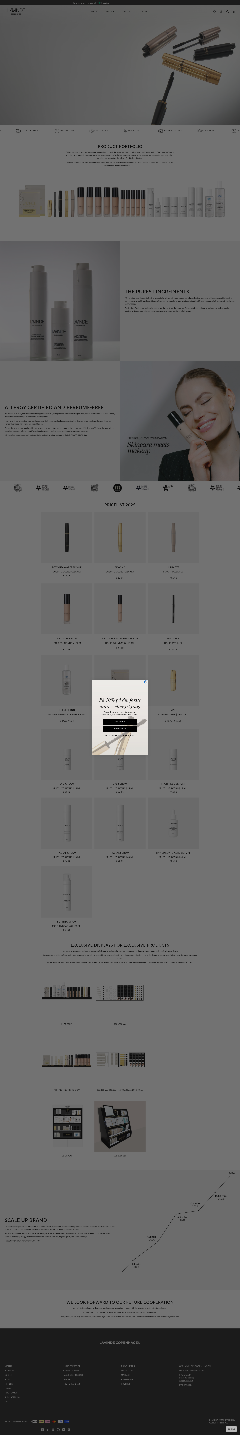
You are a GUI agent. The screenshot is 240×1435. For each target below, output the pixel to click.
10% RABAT (120, 721)
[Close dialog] (145, 682)
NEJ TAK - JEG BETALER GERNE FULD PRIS (120, 735)
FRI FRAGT (120, 728)
